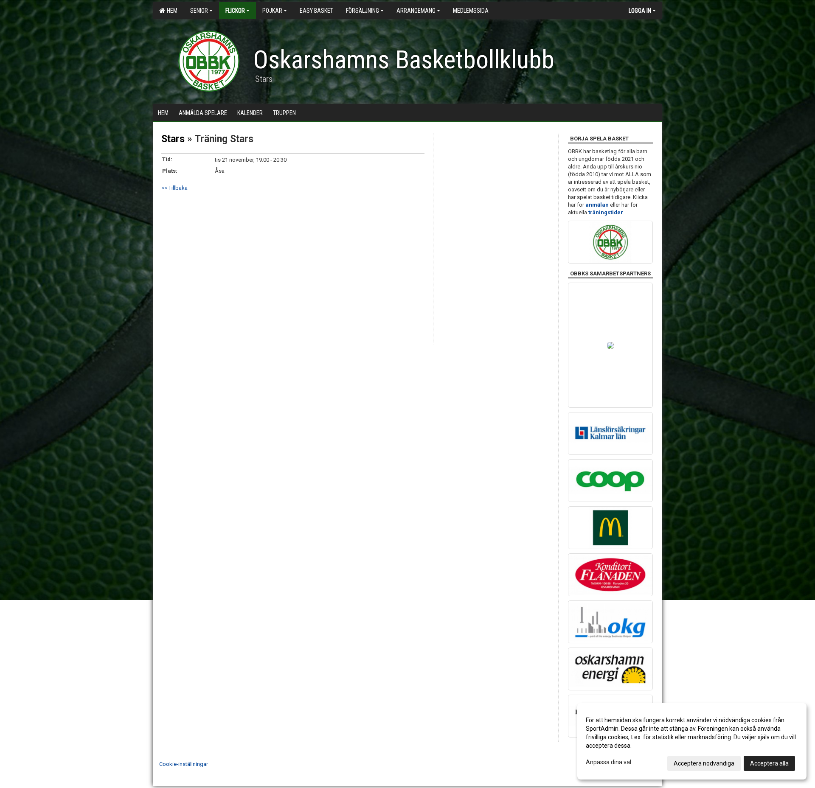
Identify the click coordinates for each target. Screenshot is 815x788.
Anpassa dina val (608, 762)
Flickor (235, 10)
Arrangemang (416, 10)
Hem (170, 10)
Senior (199, 10)
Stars (173, 139)
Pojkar (272, 10)
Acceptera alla (769, 763)
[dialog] (692, 741)
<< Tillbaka (174, 188)
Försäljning (362, 10)
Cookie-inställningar (183, 764)
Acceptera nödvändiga (704, 763)
